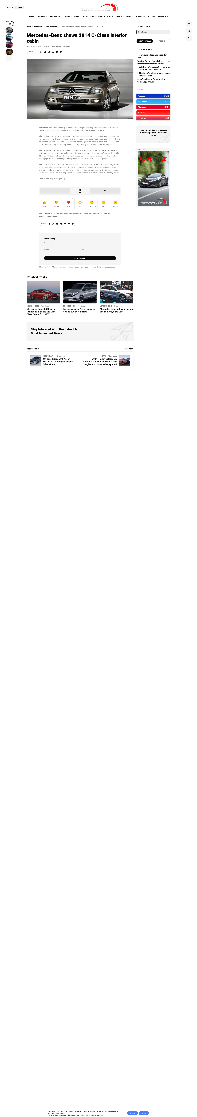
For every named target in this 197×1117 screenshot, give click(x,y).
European (38, 26)
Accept (132, 1113)
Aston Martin (48, 356)
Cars (104, 356)
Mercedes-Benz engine (49, 217)
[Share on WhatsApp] (45, 52)
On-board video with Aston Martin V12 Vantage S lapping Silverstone (58, 361)
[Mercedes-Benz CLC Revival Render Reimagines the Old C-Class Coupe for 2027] (43, 292)
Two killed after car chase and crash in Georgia (153, 74)
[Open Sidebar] (189, 23)
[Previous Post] (35, 360)
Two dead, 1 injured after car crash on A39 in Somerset (153, 68)
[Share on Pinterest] (49, 52)
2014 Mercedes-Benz (60, 213)
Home (29, 26)
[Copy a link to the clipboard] (61, 52)
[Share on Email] (57, 52)
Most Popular (145, 41)
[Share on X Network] (41, 52)
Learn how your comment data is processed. (95, 267)
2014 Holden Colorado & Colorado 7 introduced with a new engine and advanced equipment (100, 361)
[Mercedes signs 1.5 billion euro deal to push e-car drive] (80, 292)
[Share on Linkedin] (53, 52)
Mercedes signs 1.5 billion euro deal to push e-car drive (79, 310)
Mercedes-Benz (52, 26)
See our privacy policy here (56, 1113)
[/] (153, 96)
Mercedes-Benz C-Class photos (97, 213)
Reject (144, 1113)
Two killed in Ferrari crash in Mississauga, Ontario (150, 80)
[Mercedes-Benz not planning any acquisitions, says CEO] (116, 292)
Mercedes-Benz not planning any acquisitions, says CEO (116, 310)
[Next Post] (124, 360)
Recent (162, 41)
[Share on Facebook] (37, 52)
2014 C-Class (45, 213)
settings (100, 1115)
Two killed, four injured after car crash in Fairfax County (153, 62)
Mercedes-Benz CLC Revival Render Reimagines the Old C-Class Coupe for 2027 (42, 311)
